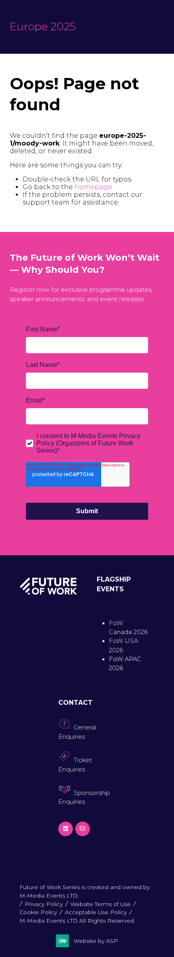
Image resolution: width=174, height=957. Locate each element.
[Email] (82, 829)
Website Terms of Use (100, 904)
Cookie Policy (38, 912)
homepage (93, 187)
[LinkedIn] (65, 829)
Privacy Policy (44, 904)
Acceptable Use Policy (96, 912)
